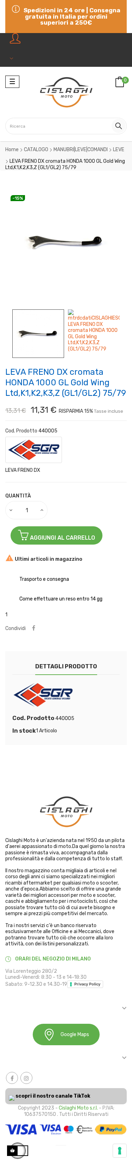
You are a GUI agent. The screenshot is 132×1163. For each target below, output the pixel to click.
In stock (24, 731)
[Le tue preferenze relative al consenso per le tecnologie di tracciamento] (119, 1150)
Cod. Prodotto (21, 431)
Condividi (33, 628)
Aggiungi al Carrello (62, 537)
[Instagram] (26, 1078)
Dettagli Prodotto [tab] (66, 666)
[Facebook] (12, 1078)
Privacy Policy (87, 984)
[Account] (16, 50)
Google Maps (75, 1034)
